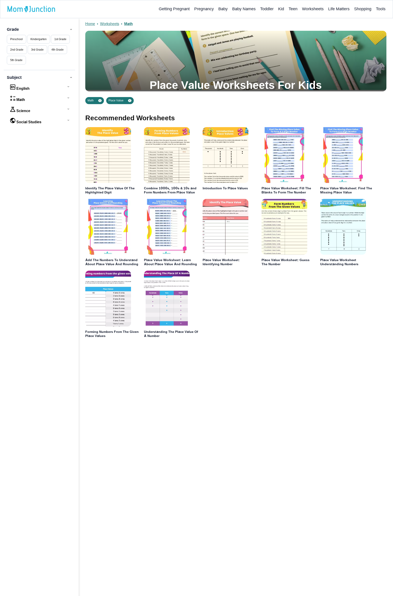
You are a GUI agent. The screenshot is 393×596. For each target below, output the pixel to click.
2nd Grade (16, 49)
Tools (380, 9)
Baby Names (244, 9)
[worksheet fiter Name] (107, 9)
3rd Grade (37, 49)
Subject (14, 77)
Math (20, 100)
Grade (13, 29)
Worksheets (313, 9)
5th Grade (16, 60)
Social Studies (28, 122)
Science (23, 111)
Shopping (362, 9)
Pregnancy (204, 9)
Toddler (267, 9)
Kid (281, 9)
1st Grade (60, 39)
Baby (223, 9)
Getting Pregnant (174, 9)
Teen (293, 9)
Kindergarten (38, 39)
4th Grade (57, 49)
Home (90, 24)
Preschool (16, 39)
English (23, 88)
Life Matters (339, 9)
